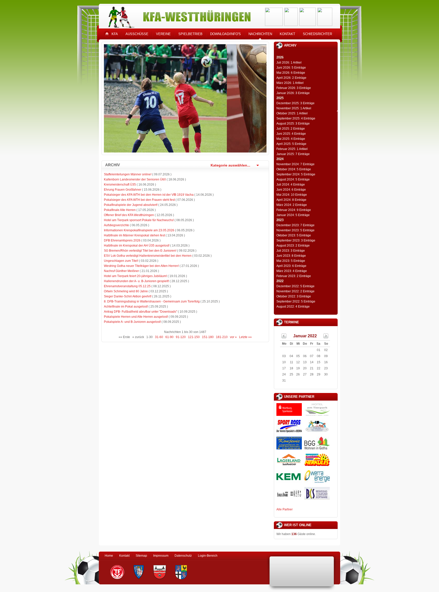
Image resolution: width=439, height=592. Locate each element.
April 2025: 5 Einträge (291, 144)
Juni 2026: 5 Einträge (291, 67)
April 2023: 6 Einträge (291, 266)
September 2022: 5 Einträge (295, 301)
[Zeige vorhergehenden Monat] (284, 337)
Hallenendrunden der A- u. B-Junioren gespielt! (136, 281)
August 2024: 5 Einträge (293, 179)
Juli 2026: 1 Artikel (289, 62)
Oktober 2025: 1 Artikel (292, 113)
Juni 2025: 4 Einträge (291, 133)
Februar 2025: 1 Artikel (292, 149)
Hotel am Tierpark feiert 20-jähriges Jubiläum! (135, 276)
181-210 (222, 337)
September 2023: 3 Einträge (295, 240)
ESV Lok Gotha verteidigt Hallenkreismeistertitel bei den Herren (148, 255)
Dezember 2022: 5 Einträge (295, 286)
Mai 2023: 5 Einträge (290, 261)
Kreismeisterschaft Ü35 (120, 184)
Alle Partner (284, 509)
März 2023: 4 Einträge (291, 271)
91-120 (181, 337)
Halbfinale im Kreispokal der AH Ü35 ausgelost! (136, 245)
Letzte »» (245, 337)
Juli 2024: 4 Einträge (290, 184)
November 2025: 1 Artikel (293, 108)
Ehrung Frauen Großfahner (122, 189)
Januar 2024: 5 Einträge (293, 215)
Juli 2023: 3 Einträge (290, 250)
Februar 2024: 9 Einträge (293, 210)
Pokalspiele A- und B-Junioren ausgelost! (132, 322)
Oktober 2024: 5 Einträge (293, 169)
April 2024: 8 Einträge (291, 200)
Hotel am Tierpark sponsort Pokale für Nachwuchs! (139, 220)
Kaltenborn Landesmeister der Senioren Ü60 (135, 179)
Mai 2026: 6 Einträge (290, 72)
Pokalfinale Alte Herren (120, 210)
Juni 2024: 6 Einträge (291, 189)
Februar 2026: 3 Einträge (293, 88)
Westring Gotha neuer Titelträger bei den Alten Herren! (141, 266)
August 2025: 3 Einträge (293, 123)
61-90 (169, 337)
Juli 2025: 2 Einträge (290, 128)
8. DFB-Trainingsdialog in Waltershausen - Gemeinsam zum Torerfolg (152, 301)
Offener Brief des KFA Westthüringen (129, 215)
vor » (233, 337)
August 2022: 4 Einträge (293, 306)
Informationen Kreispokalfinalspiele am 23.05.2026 (139, 230)
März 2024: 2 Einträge (291, 205)
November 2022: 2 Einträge (295, 291)
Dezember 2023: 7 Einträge (295, 225)
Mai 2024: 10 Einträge (291, 194)
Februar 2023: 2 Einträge (293, 276)
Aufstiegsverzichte (116, 225)
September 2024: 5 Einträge (295, 174)
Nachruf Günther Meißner (121, 271)
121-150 (194, 337)
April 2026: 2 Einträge (291, 78)
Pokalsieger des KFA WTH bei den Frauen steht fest (139, 200)
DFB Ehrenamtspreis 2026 (122, 240)
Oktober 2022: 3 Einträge (293, 296)
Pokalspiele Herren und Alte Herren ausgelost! (136, 316)
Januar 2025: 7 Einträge (293, 154)
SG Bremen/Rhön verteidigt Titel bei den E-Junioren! (140, 250)
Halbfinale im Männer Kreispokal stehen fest (134, 235)
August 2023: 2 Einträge (293, 245)
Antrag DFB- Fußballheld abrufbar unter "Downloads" (140, 311)
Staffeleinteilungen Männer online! (127, 174)
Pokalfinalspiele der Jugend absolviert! (131, 205)
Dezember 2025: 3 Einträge (295, 103)
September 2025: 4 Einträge (295, 118)
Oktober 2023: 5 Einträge (293, 235)
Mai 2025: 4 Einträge (290, 139)
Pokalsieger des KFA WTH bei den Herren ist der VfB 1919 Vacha (149, 194)
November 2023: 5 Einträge (295, 230)
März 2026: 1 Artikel (290, 83)
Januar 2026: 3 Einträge (293, 93)
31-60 (159, 337)
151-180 (208, 337)
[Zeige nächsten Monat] (325, 337)
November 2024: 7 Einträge (295, 164)
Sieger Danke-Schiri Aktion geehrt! (127, 296)
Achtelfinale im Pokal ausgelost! (126, 306)
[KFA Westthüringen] (177, 16)
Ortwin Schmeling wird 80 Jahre (126, 291)
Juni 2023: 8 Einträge (291, 255)
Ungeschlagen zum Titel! (121, 261)
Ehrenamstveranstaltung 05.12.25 (127, 286)
